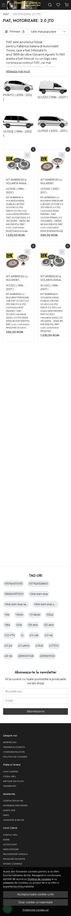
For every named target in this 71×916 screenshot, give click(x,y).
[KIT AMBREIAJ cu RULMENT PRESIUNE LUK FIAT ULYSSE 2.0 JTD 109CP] (52, 164)
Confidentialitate (14, 752)
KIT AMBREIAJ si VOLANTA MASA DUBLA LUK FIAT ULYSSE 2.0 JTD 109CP (16, 182)
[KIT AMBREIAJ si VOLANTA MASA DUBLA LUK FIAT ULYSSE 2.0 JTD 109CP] (18, 164)
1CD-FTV (9, 635)
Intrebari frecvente (15, 805)
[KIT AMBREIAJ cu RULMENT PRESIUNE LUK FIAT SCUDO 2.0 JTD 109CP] (18, 261)
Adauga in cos (33, 149)
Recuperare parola (15, 854)
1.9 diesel (34, 614)
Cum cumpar (10, 771)
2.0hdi (39, 645)
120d (19, 625)
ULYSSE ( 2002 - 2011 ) (50, 190)
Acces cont (10, 844)
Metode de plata (13, 781)
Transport (9, 786)
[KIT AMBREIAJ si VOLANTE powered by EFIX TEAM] (24, 5)
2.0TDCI (54, 645)
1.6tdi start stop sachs (17, 604)
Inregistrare (11, 849)
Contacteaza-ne (13, 800)
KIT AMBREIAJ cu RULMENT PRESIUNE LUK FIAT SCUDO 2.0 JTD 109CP (17, 278)
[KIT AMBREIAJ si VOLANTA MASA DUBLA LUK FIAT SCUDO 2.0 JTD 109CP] (52, 261)
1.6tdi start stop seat (46, 604)
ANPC (6, 815)
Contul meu (10, 834)
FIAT (6, 14)
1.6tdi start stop (39, 594)
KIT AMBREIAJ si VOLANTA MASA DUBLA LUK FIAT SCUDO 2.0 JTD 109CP (51, 278)
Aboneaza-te (35, 711)
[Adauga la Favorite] (27, 155)
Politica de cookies (39, 879)
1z (22, 635)
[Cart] (66, 4)
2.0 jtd (8, 645)
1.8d (6, 614)
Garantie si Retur (13, 820)
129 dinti (33, 625)
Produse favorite (14, 859)
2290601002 (47, 656)
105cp (49, 614)
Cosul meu (9, 776)
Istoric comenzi (12, 863)
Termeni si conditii (14, 747)
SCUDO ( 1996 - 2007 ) (15, 287)
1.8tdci (19, 614)
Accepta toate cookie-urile (35, 894)
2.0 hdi (49, 635)
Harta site (9, 810)
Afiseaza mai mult (18, 71)
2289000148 (26, 656)
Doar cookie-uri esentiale (35, 902)
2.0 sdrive (23, 645)
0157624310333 (13, 583)
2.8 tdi (8, 656)
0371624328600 (38, 583)
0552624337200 (13, 594)
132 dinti (49, 625)
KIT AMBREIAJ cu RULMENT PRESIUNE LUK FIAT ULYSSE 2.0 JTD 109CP (51, 182)
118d (7, 625)
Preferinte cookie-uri (36, 910)
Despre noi (9, 742)
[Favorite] (58, 4)
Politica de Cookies (15, 756)
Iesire (6, 839)
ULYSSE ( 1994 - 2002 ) (15, 190)
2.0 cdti (34, 635)
